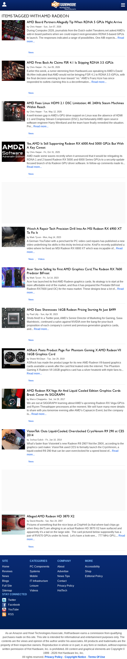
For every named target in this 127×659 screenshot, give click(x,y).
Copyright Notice (75, 657)
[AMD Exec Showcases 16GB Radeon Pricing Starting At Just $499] (13, 318)
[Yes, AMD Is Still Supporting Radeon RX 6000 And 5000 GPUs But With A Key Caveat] (13, 152)
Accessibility (92, 566)
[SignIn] (6, 4)
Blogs (5, 580)
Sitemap (7, 590)
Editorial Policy (94, 576)
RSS (11, 614)
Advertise (62, 571)
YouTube (13, 609)
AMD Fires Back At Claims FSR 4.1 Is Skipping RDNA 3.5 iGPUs (70, 62)
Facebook (14, 604)
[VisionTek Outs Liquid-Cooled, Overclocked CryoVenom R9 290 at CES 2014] (13, 439)
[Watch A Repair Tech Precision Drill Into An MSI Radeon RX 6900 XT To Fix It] (13, 237)
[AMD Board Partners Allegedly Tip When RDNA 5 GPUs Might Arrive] (13, 30)
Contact (61, 580)
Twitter (12, 600)
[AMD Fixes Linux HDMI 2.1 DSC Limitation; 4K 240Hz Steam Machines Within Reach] (13, 111)
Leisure (34, 585)
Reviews (7, 571)
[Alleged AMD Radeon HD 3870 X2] (13, 524)
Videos (41, 259)
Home (5, 566)
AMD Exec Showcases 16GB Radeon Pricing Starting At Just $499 (71, 310)
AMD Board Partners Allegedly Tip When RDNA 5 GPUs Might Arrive (74, 22)
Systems (35, 571)
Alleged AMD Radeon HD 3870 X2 (50, 516)
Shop (88, 571)
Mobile (34, 576)
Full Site (7, 585)
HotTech (62, 590)
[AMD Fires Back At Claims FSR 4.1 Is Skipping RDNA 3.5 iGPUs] (13, 71)
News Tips (63, 576)
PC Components (39, 566)
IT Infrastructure (39, 580)
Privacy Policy (65, 585)
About (60, 566)
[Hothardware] (63, 5)
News (31, 52)
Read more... (98, 81)
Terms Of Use (96, 657)
